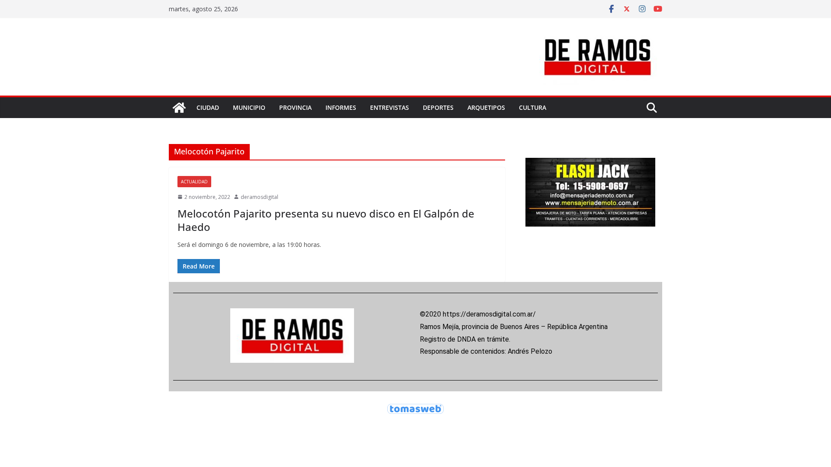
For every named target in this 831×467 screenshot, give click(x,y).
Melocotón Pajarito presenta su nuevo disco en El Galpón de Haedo (325, 220)
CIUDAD (207, 107)
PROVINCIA (295, 107)
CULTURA (532, 107)
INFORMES (340, 107)
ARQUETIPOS (486, 107)
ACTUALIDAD (194, 182)
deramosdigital (259, 197)
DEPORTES (438, 107)
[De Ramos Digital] (179, 107)
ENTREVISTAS (389, 107)
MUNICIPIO (249, 107)
